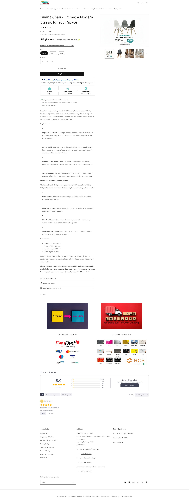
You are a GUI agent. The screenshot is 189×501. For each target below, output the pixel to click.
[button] (52, 9)
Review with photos (52, 395)
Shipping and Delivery (47, 437)
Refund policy (86, 496)
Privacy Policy (44, 444)
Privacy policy (95, 496)
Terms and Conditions (47, 447)
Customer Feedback (46, 454)
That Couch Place (65, 496)
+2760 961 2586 (86, 454)
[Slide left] (102, 54)
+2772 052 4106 (86, 462)
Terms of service (105, 496)
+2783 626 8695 (86, 471)
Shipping (50, 34)
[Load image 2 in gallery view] (119, 53)
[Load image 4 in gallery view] (139, 53)
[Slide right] (146, 54)
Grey (61, 53)
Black (44, 53)
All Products (44, 433)
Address (80, 429)
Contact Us (43, 458)
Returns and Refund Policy (48, 440)
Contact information (126, 496)
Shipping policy (115, 496)
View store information (49, 105)
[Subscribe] (73, 482)
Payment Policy (45, 451)
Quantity (42, 57)
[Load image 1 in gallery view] (109, 53)
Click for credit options (66, 334)
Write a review (129, 385)
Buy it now (62, 74)
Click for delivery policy (120, 334)
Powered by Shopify (76, 496)
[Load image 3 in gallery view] (129, 53)
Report (51, 413)
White (53, 53)
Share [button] (44, 294)
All (42, 395)
